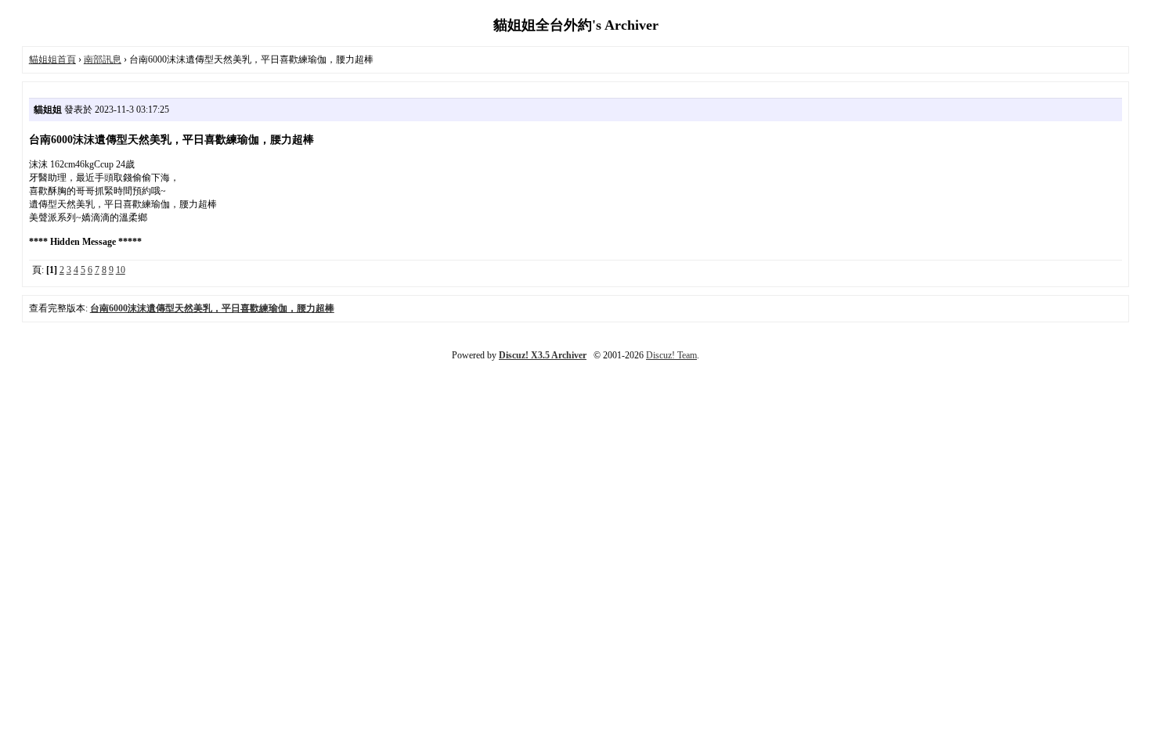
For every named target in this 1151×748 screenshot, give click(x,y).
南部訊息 (102, 59)
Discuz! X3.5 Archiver (542, 355)
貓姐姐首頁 (52, 59)
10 (120, 269)
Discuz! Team (671, 355)
